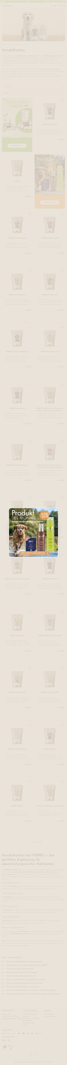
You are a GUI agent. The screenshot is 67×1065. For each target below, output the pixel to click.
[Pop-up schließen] (56, 510)
